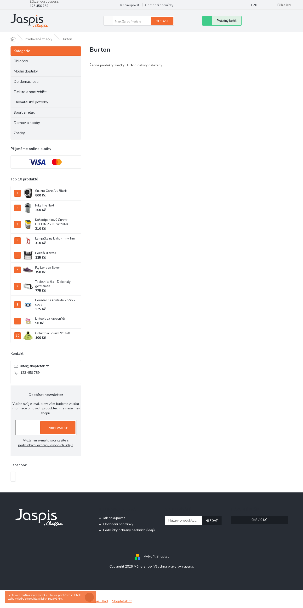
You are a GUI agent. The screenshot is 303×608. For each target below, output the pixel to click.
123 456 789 (30, 372)
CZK (254, 5)
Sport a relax (24, 112)
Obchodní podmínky (159, 5)
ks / (259, 520)
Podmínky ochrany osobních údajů (129, 530)
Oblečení (21, 61)
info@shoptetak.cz (34, 366)
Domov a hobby (27, 122)
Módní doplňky (26, 71)
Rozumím (90, 597)
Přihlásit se (58, 427)
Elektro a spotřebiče (30, 91)
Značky (19, 133)
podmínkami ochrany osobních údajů (45, 445)
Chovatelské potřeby (31, 102)
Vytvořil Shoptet (156, 556)
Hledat (162, 21)
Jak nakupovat (129, 5)
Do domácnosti (26, 81)
